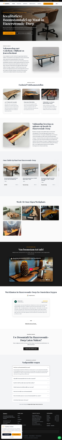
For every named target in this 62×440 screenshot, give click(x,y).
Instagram (52, 425)
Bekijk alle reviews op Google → (31, 323)
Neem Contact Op (39, 404)
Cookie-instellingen (32, 435)
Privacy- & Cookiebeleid (24, 435)
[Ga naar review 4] (32, 320)
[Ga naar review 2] (29, 320)
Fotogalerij (19, 419)
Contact (39, 3)
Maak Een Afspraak (9, 33)
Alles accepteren (16, 434)
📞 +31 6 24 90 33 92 (56, 0)
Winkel (13, 3)
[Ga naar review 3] (31, 320)
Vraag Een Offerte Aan (31, 348)
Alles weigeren (6, 434)
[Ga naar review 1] (28, 320)
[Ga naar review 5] (34, 320)
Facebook (48, 425)
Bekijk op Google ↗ (45, 302)
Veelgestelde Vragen (31, 404)
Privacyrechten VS (38, 435)
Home (19, 415)
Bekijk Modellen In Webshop (24, 33)
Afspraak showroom (48, 3)
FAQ (18, 423)
